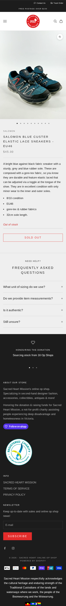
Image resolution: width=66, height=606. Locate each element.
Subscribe (17, 536)
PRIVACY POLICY (14, 494)
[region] (33, 351)
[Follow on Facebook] (4, 548)
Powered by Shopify (33, 561)
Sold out (33, 237)
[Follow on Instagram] (13, 548)
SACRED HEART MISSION (19, 482)
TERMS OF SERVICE (16, 488)
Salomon (9, 131)
